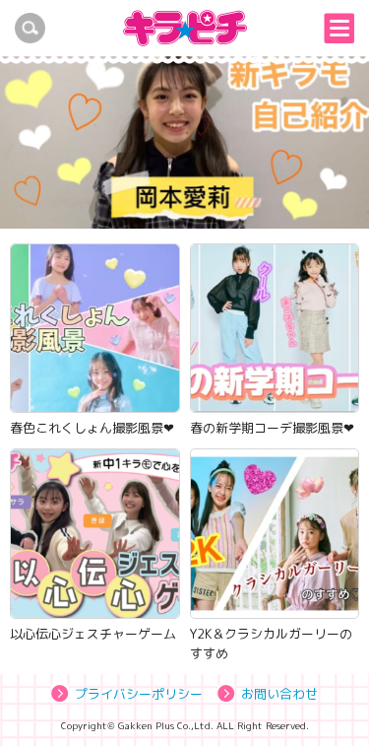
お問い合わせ (279, 694)
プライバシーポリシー (139, 694)
